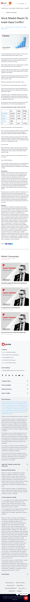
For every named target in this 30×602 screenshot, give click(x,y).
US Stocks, (24, 27)
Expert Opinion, (11, 27)
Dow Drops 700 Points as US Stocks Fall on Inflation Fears (13, 332)
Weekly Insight (4, 28)
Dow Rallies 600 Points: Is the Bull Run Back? (10, 307)
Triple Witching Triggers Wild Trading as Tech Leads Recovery (14, 283)
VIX (2, 123)
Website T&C (12, 591)
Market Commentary (12, 12)
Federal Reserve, (18, 27)
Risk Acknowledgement (10, 588)
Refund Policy (20, 585)
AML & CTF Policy (20, 582)
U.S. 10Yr (4, 121)
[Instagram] (8, 244)
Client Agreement (9, 582)
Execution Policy (10, 585)
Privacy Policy (21, 588)
